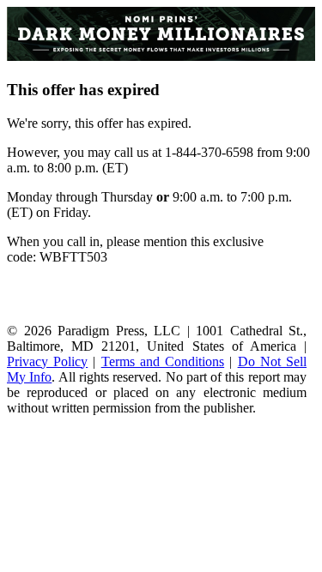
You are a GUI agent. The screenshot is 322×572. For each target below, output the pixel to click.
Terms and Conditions (162, 361)
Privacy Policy (47, 361)
